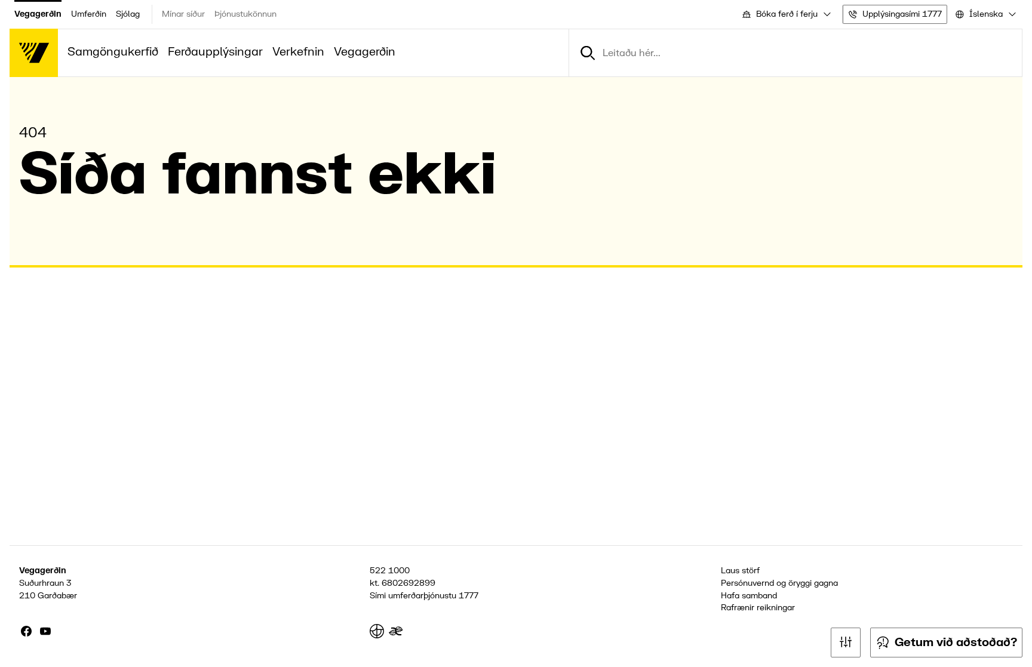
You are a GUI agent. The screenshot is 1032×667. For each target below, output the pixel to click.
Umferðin (88, 14)
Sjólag (128, 14)
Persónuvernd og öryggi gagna (779, 583)
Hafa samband (749, 596)
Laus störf (740, 570)
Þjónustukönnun (245, 14)
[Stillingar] (846, 642)
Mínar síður (183, 14)
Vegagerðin (38, 14)
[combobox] (785, 14)
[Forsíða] (34, 53)
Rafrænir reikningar (758, 608)
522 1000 (390, 570)
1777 (468, 596)
